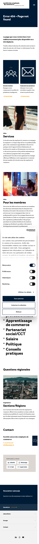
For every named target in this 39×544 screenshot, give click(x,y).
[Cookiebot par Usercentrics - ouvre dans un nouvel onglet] (26, 230)
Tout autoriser (19, 298)
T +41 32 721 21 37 (8, 443)
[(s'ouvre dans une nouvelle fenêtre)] (16, 537)
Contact (5, 527)
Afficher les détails (24, 292)
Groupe (5, 520)
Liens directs (6, 514)
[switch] (32, 271)
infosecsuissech (8, 445)
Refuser (19, 312)
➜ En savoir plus (7, 96)
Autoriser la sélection (18, 305)
